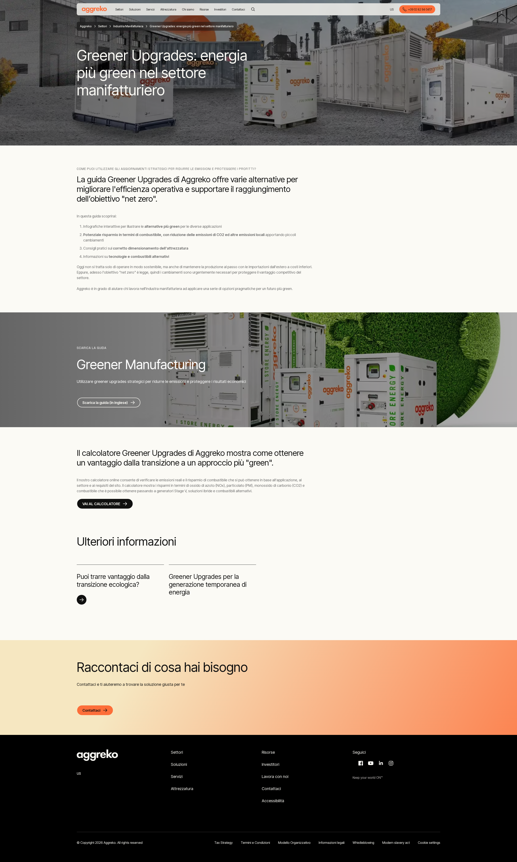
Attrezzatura (182, 788)
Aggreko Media (370, 763)
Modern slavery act (396, 843)
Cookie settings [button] (429, 843)
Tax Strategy (223, 843)
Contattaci (271, 788)
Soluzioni (179, 764)
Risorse (268, 752)
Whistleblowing (363, 843)
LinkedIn (380, 763)
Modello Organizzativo (294, 843)
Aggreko (86, 26)
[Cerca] (253, 9)
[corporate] (94, 9)
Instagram (390, 763)
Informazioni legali (332, 843)
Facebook (360, 763)
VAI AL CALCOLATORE (101, 504)
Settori (102, 26)
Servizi (177, 776)
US (392, 10)
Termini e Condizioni (255, 843)
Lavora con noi (275, 776)
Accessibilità (273, 800)
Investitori (270, 764)
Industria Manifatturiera (128, 26)
